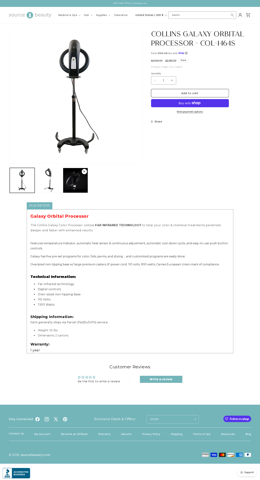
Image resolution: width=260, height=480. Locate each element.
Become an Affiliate (74, 434)
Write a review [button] (161, 379)
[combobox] (202, 15)
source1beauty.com (35, 455)
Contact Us (16, 433)
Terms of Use (201, 434)
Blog (248, 434)
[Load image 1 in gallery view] (22, 180)
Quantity (156, 73)
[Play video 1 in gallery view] (75, 180)
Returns (126, 434)
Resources (228, 434)
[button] (69, 15)
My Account (42, 434)
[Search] (232, 15)
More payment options (190, 111)
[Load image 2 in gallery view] (48, 180)
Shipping (176, 434)
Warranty (104, 434)
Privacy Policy (151, 434)
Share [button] (158, 121)
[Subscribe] (195, 419)
